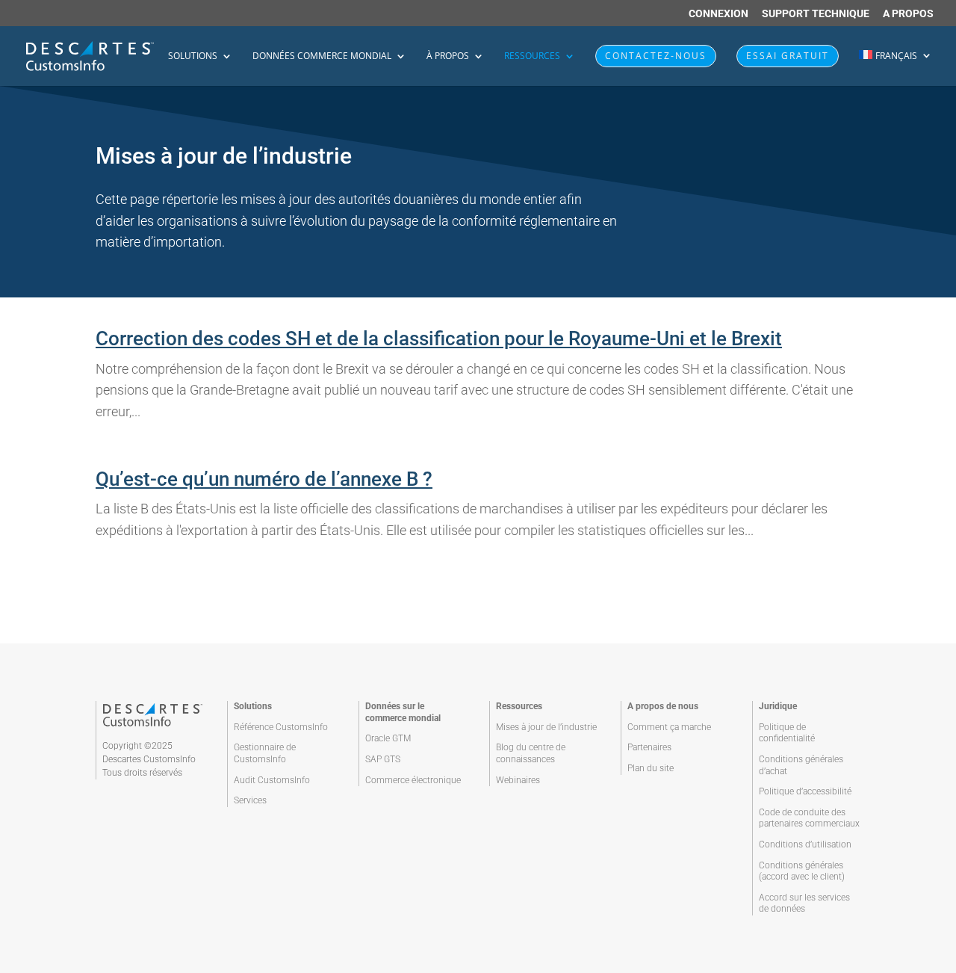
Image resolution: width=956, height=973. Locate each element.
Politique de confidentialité (787, 733)
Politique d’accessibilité (805, 791)
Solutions (192, 56)
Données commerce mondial (321, 56)
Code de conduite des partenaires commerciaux (809, 818)
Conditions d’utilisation (805, 844)
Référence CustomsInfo (281, 727)
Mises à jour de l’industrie (546, 727)
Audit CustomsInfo (272, 780)
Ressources (532, 56)
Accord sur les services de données (804, 903)
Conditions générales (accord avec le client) (802, 871)
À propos (447, 56)
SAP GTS (382, 759)
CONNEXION (718, 13)
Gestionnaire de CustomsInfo (265, 753)
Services (250, 800)
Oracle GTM (388, 738)
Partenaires (649, 747)
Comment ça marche (669, 727)
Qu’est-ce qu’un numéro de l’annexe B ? (264, 479)
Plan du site (650, 768)
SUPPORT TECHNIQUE (815, 13)
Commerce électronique (413, 780)
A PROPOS (908, 13)
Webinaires (518, 780)
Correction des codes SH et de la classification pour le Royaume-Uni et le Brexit (439, 338)
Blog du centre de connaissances (530, 753)
